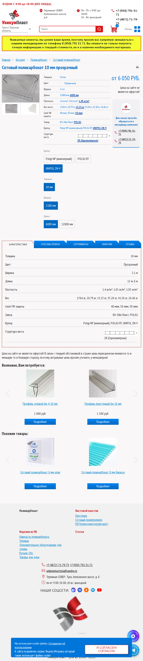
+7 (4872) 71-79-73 (57, 565)
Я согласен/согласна (106, 649)
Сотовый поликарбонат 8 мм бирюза (103, 472)
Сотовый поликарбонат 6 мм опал (40, 472)
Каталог (20, 60)
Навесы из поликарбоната (34, 537)
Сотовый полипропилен (88, 520)
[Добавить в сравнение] (137, 67)
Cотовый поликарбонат (66, 60)
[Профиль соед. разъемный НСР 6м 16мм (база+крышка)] (45, 382)
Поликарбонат (39, 60)
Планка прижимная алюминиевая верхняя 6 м (107, 404)
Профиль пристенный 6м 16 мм (44, 404)
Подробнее (44, 422)
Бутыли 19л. (26, 553)
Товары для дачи (29, 557)
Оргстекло (81, 516)
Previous (5, 79)
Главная (6, 60)
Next (36, 79)
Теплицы (24, 541)
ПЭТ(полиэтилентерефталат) (91, 524)
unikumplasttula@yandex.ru (61, 571)
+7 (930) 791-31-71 (127, 12)
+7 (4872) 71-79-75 (127, 21)
